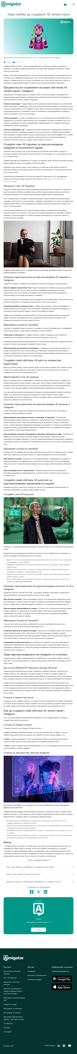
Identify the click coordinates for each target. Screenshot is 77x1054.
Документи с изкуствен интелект (12, 983)
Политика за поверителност (37, 975)
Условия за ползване (35, 979)
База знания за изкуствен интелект (12, 972)
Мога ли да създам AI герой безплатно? (24, 874)
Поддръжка (31, 971)
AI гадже (7, 1027)
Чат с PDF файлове (10, 978)
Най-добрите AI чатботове (13, 1008)
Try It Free (38, 930)
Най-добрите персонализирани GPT (14, 999)
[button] (66, 4)
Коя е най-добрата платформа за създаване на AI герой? (30, 867)
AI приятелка (8, 1023)
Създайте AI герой (10, 1004)
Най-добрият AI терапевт (12, 1013)
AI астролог (8, 1032)
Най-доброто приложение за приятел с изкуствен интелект (14, 1018)
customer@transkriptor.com (60, 971)
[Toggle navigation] (73, 4)
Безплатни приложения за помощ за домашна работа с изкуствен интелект (13, 991)
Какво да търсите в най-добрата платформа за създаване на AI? (34, 881)
